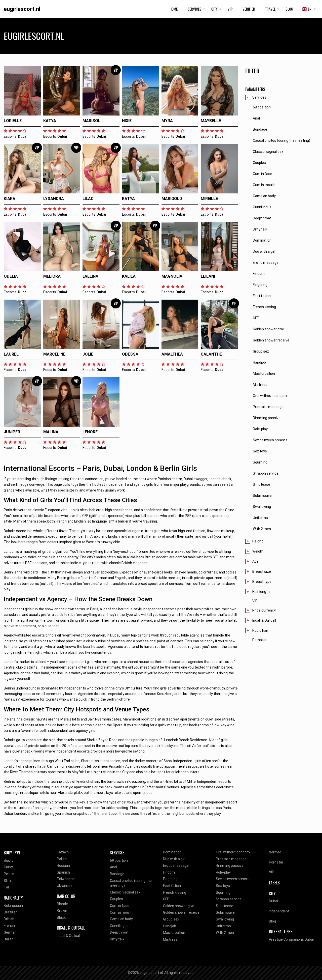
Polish (62, 859)
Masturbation (174, 933)
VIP (230, 9)
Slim (7, 881)
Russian (63, 865)
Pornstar (259, 640)
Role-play (223, 872)
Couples (116, 899)
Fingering (170, 879)
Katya (49, 120)
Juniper (12, 431)
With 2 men (225, 933)
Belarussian (13, 906)
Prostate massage (231, 859)
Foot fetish (172, 886)
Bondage (117, 874)
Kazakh (63, 852)
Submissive (225, 912)
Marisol (91, 120)
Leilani (208, 276)
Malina (50, 431)
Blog (289, 9)
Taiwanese (66, 879)
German (10, 932)
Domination (172, 852)
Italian (9, 939)
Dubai (273, 901)
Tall (7, 887)
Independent (279, 911)
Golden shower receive (181, 912)
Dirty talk (117, 939)
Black (61, 917)
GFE (166, 899)
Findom (169, 872)
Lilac (88, 198)
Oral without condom (233, 852)
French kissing (174, 892)
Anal (113, 867)
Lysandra (53, 198)
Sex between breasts (233, 879)
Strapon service (229, 899)
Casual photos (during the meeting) (131, 883)
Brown (62, 911)
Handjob (169, 926)
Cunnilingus (119, 926)
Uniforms (223, 926)
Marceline (54, 354)
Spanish (63, 872)
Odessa (130, 354)
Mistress (170, 939)
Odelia (11, 276)
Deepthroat (119, 932)
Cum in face (119, 906)
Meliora (52, 276)
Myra (167, 120)
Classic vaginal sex (125, 892)
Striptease (224, 906)
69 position (119, 860)
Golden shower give (178, 906)
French (9, 926)
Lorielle (13, 120)
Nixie (127, 120)
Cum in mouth (121, 912)
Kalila (129, 276)
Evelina (90, 276)
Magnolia (172, 276)
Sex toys (223, 886)
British (9, 919)
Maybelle (211, 120)
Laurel (11, 354)
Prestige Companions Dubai (291, 939)
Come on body (121, 919)
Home (174, 9)
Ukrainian (64, 886)
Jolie (88, 354)
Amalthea (172, 354)
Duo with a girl (174, 859)
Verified (249, 9)
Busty (8, 860)
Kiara (9, 198)
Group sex (171, 919)
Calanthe (211, 354)
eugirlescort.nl (22, 9)
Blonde (62, 904)
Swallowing (225, 919)
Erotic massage (176, 865)
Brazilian (11, 912)
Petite (9, 874)
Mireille (209, 198)
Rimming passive (230, 865)
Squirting (223, 892)
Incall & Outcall (68, 936)
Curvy (8, 867)
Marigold (172, 198)
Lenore (90, 431)
